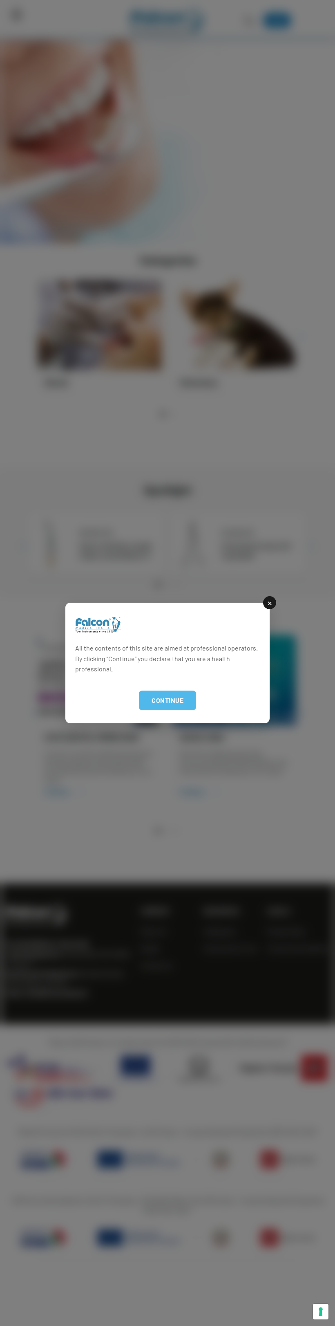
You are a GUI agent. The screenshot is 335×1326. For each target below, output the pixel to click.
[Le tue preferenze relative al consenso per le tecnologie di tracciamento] (320, 1311)
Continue (167, 700)
